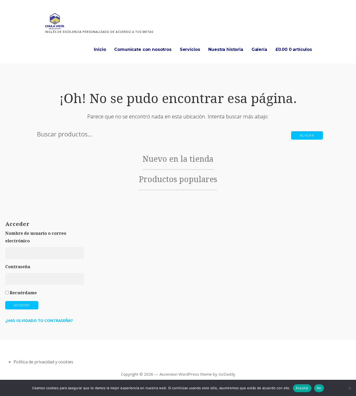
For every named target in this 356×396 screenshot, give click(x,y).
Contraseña (17, 266)
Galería (259, 49)
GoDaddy (226, 374)
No (319, 388)
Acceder (22, 305)
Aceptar (302, 388)
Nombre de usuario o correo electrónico (35, 237)
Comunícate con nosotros (142, 49)
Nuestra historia (225, 49)
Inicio (100, 49)
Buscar (307, 135)
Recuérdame (23, 292)
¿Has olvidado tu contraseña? (39, 320)
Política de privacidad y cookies (43, 362)
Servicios (190, 49)
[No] (349, 388)
